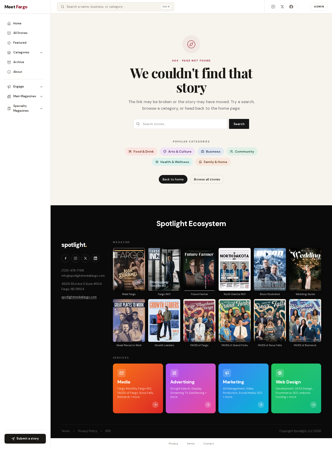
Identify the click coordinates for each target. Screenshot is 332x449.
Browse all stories (207, 179)
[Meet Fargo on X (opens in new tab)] (282, 7)
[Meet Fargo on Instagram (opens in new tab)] (273, 7)
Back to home (173, 179)
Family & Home (215, 162)
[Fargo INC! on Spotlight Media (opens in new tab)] (164, 269)
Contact (208, 443)
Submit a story (27, 438)
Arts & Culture (180, 151)
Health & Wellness (174, 162)
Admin (319, 6)
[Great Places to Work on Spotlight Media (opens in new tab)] (129, 320)
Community (244, 151)
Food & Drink (143, 151)
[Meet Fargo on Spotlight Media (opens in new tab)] (129, 269)
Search (239, 124)
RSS (108, 431)
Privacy (173, 443)
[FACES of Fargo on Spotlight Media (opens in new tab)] (199, 320)
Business (213, 151)
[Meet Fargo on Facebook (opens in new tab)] (291, 7)
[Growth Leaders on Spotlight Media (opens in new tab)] (164, 320)
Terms (65, 431)
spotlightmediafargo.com (79, 297)
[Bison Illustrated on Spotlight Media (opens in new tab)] (270, 269)
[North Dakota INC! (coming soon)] (235, 269)
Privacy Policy (87, 431)
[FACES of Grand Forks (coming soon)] (235, 320)
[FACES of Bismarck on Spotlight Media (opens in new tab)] (305, 320)
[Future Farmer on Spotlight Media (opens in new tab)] (199, 269)
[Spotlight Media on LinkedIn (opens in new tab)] (95, 258)
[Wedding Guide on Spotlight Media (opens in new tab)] (305, 269)
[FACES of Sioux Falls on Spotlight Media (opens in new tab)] (270, 320)
